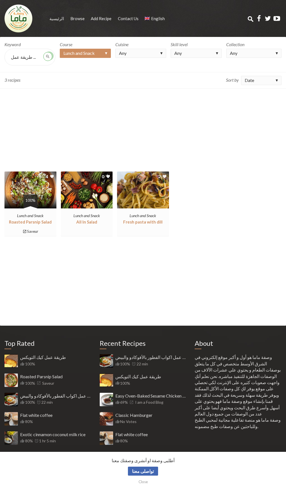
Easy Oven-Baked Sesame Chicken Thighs (151, 395)
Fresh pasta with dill (143, 221)
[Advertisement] (143, 130)
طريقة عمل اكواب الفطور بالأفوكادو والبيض (55, 395)
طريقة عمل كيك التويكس (43, 357)
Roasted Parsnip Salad (30, 221)
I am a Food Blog (149, 402)
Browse (77, 18)
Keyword (12, 44)
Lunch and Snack (30, 215)
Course (66, 44)
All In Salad (86, 221)
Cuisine (121, 44)
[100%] (30, 205)
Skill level (179, 44)
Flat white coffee (36, 415)
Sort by (232, 80)
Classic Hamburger (133, 415)
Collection (235, 44)
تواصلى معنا (143, 471)
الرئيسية (56, 18)
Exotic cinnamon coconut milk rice (52, 434)
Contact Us (128, 18)
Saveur (32, 231)
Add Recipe (101, 18)
